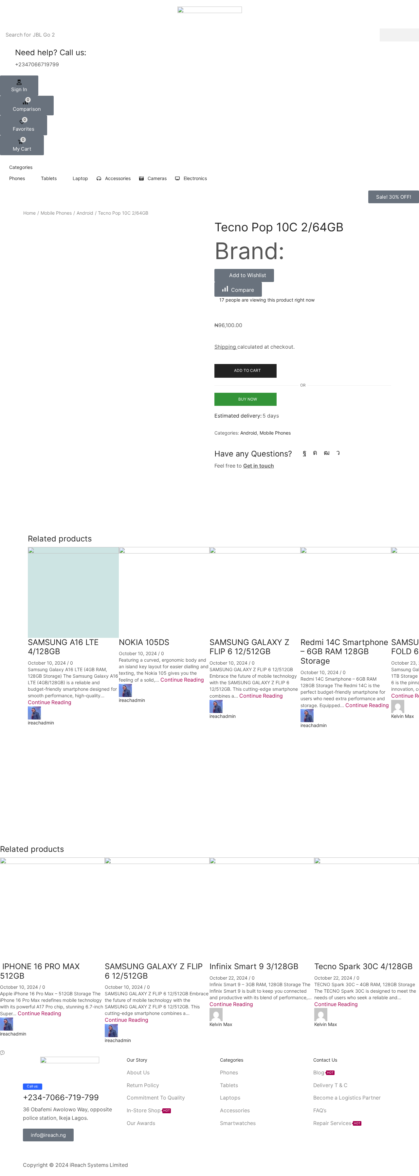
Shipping (225, 347)
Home (29, 213)
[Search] (399, 34)
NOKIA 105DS (144, 642)
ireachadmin (41, 722)
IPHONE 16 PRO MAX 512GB (40, 971)
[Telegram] (338, 452)
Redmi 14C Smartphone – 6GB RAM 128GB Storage (344, 652)
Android (85, 213)
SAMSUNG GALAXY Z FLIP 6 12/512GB (249, 647)
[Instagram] (315, 452)
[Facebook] (304, 452)
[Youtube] (327, 452)
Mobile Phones (56, 213)
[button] (19, 85)
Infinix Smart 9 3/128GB (254, 966)
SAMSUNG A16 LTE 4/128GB (63, 647)
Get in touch (258, 466)
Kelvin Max (402, 716)
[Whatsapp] (57, 1151)
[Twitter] (35, 1151)
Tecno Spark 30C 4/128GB (363, 966)
